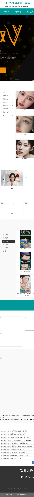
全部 (4, 92)
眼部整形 (5, 99)
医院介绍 (18, 12)
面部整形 (5, 95)
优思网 (14, 488)
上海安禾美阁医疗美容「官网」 (23, 488)
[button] (17, 79)
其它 (4, 115)
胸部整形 (5, 105)
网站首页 (6, 12)
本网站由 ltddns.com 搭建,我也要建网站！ (17, 495)
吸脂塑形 (5, 109)
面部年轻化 (6, 112)
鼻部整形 (5, 102)
